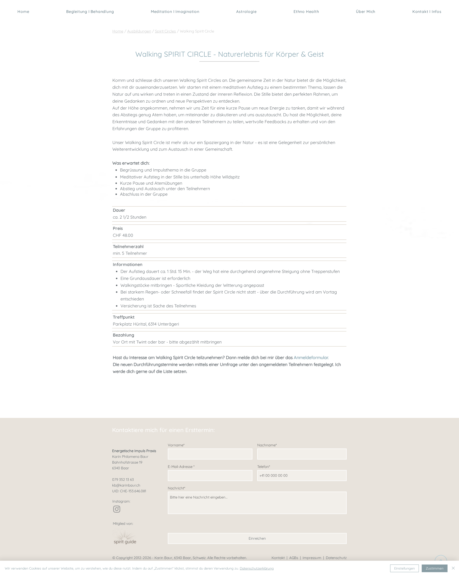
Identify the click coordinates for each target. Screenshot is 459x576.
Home (117, 31)
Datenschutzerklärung (257, 568)
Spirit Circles (165, 31)
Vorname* (176, 445)
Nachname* (267, 445)
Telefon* (263, 466)
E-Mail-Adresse (180, 466)
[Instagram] (116, 509)
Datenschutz (336, 557)
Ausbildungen (139, 31)
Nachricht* (176, 488)
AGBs (293, 557)
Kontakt (278, 557)
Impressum (312, 557)
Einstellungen (404, 568)
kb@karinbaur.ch (126, 485)
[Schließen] (453, 568)
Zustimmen (434, 568)
